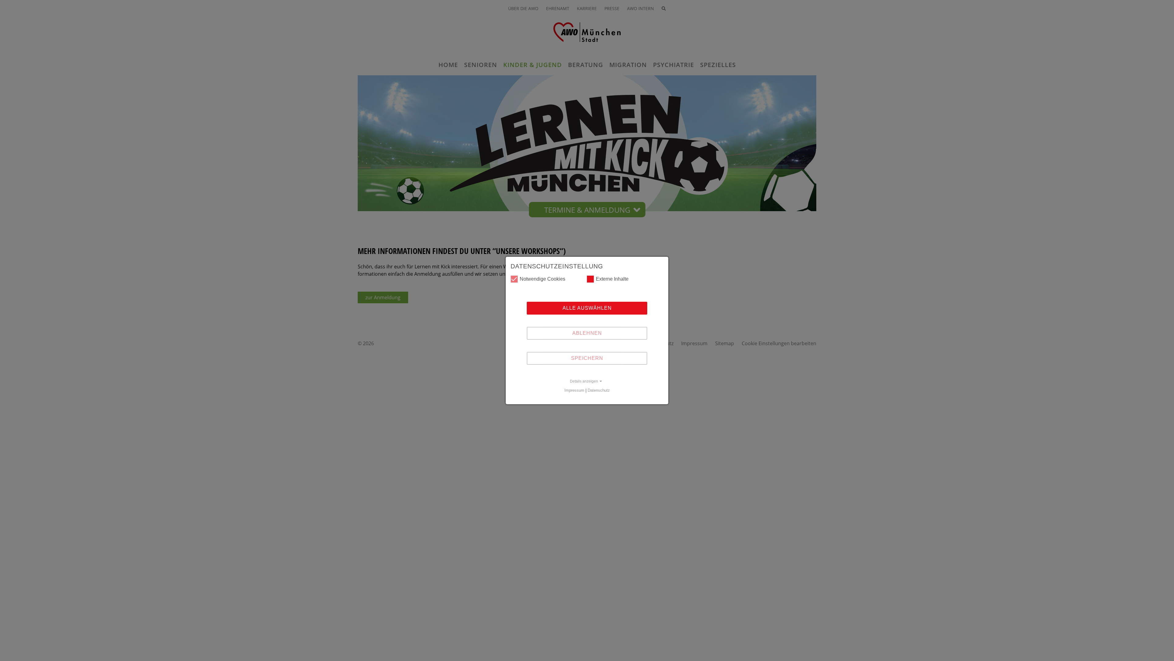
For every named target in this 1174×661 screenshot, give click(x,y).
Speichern (587, 358)
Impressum (574, 390)
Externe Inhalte (612, 279)
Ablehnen (587, 333)
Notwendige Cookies (542, 279)
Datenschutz (599, 390)
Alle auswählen (587, 308)
